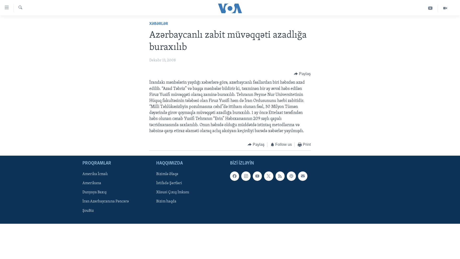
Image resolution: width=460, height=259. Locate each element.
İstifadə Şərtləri (169, 183)
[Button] (302, 74)
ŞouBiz (88, 210)
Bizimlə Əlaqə (167, 174)
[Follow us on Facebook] (234, 176)
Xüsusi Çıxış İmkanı (172, 192)
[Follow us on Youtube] (257, 176)
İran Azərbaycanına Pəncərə (105, 201)
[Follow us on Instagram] (245, 176)
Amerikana (91, 183)
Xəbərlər (158, 24)
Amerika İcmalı (95, 174)
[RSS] (280, 176)
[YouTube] (430, 8)
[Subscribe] (302, 176)
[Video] (445, 8)
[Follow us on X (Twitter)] (268, 176)
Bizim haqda (166, 201)
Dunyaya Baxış (94, 192)
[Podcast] (291, 176)
